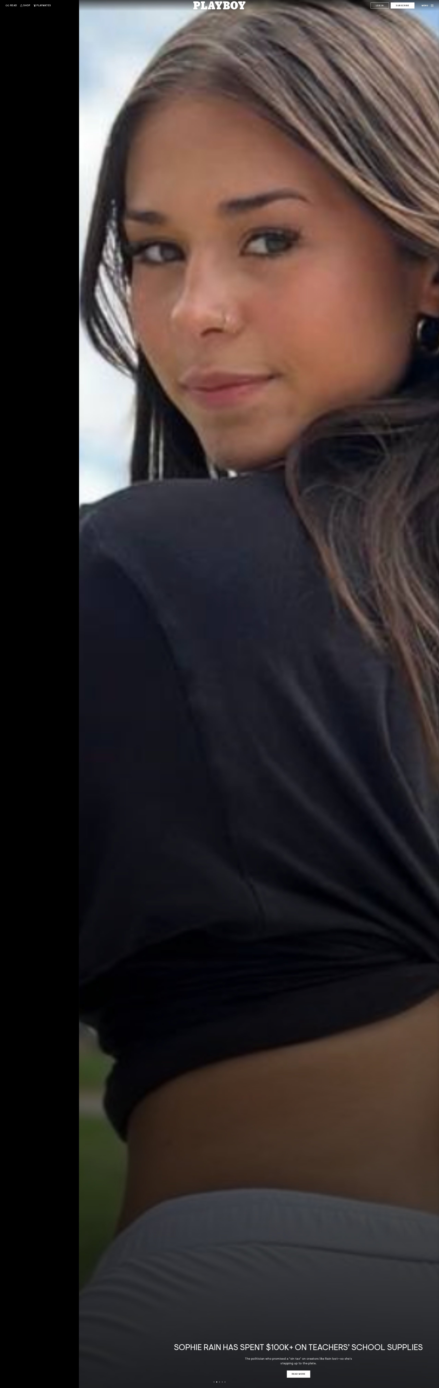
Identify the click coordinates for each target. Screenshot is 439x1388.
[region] (219, 694)
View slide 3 (219, 1382)
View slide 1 (214, 1382)
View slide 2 (216, 1382)
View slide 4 (222, 1382)
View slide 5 (225, 1382)
